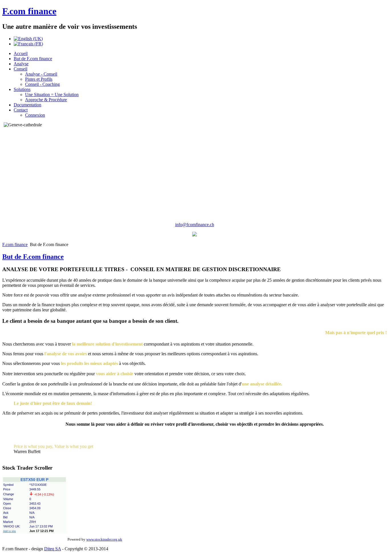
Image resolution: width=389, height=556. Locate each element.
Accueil (21, 53)
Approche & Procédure (46, 99)
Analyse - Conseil (41, 74)
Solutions (22, 89)
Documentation (27, 104)
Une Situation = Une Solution (52, 94)
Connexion (35, 115)
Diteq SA (52, 548)
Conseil (20, 68)
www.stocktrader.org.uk (104, 539)
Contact (21, 109)
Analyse (21, 63)
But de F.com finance (33, 58)
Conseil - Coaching (42, 84)
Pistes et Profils (38, 79)
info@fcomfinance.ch (194, 224)
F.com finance (29, 11)
